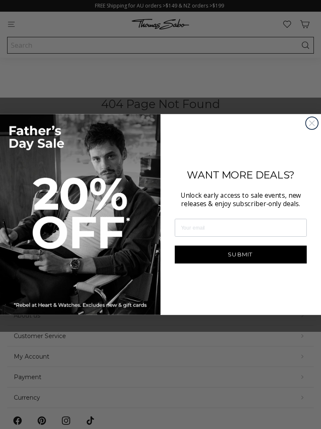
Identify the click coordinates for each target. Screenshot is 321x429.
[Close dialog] (312, 123)
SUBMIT (240, 254)
